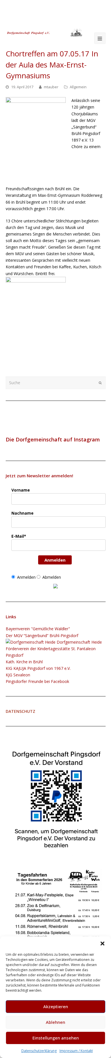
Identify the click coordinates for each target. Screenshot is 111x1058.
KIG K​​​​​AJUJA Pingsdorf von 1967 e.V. (38, 668)
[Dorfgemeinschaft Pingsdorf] (44, 32)
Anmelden (54, 560)
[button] (102, 943)
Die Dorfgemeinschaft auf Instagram (53, 439)
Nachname (22, 513)
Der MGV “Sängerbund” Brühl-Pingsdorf (42, 635)
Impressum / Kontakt (76, 1050)
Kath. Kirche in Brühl (24, 661)
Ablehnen (55, 1022)
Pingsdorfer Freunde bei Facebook (37, 681)
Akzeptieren (55, 1006)
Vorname (20, 490)
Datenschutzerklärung (39, 1050)
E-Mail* (18, 536)
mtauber (51, 86)
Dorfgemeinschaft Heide (79, 642)
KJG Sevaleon (18, 675)
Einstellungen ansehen (55, 1038)
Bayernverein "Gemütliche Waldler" (38, 628)
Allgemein (78, 86)
